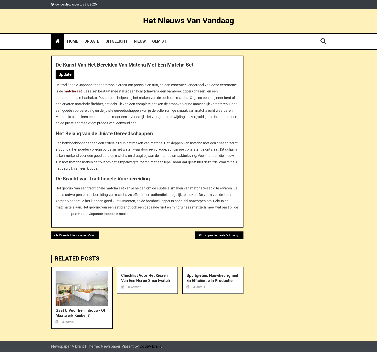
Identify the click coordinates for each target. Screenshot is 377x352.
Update (91, 41)
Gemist (159, 41)
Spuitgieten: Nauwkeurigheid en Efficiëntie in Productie (212, 278)
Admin (69, 322)
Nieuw (140, 41)
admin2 (136, 287)
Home (72, 41)
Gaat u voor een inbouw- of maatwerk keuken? (80, 313)
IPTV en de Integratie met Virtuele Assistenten (77, 235)
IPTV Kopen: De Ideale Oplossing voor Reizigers (221, 235)
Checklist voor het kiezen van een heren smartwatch (145, 278)
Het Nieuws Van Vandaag (188, 21)
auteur (200, 287)
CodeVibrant (150, 346)
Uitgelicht (117, 41)
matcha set (73, 91)
